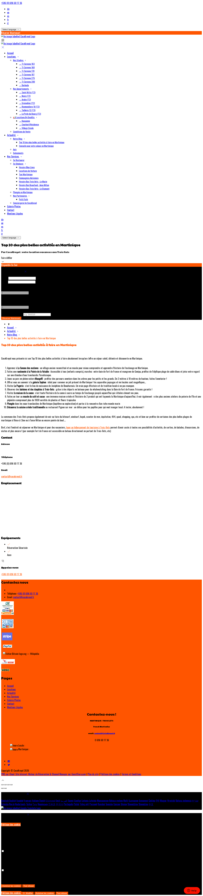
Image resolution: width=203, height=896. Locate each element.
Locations (11, 689)
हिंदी (157, 800)
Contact (10, 703)
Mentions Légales (15, 707)
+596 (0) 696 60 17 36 (11, 3)
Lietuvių (85, 800)
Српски (116, 804)
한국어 (59, 804)
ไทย (35, 804)
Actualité (11, 693)
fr (8, 19)
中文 (151, 804)
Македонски (103, 800)
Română (101, 804)
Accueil (10, 686)
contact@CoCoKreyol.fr (104, 733)
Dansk (42, 800)
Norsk (12, 804)
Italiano (35, 800)
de (8, 9)
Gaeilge (77, 800)
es (8, 16)
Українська (43, 804)
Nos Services (13, 696)
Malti (125, 800)
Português (68, 804)
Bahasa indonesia (183, 800)
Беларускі (143, 800)
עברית (195, 800)
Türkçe (29, 804)
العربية (64, 800)
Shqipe (124, 804)
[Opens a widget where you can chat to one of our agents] (192, 891)
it (8, 23)
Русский (93, 804)
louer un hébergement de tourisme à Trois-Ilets (88, 427)
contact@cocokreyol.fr (11, 476)
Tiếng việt (84, 804)
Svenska (109, 804)
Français (27, 800)
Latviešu (92, 800)
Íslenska (5, 804)
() (12, 314)
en (8, 12)
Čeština (152, 800)
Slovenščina (133, 804)
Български (133, 800)
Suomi (71, 800)
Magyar (163, 800)
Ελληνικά (50, 800)
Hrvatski (171, 800)
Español (19, 800)
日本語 (51, 804)
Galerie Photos (14, 700)
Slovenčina (143, 804)
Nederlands (20, 804)
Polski (76, 804)
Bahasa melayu (116, 800)
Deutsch (5, 800)
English (12, 800)
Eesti (58, 800)
